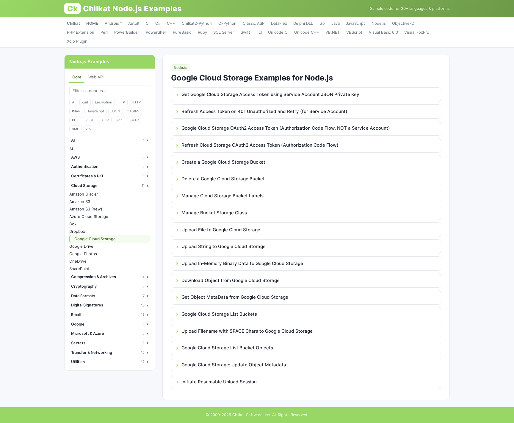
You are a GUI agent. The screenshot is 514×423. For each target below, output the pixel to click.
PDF (75, 120)
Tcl (259, 32)
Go (322, 23)
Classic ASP (253, 23)
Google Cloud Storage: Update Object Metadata (233, 365)
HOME (92, 23)
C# (158, 23)
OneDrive (78, 261)
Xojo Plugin (77, 41)
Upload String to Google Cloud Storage (223, 246)
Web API (96, 77)
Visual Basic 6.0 (383, 32)
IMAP (76, 111)
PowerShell (156, 32)
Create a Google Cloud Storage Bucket (223, 162)
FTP (122, 102)
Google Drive (81, 246)
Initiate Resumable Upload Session (219, 382)
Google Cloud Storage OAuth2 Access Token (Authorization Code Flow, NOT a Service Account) (285, 128)
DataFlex (279, 23)
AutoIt (134, 23)
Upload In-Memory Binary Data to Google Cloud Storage (242, 263)
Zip (88, 129)
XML (75, 129)
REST (89, 120)
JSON (115, 111)
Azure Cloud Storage (88, 216)
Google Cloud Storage (95, 238)
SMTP (134, 120)
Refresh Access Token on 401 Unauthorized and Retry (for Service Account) (264, 111)
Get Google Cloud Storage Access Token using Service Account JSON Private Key (270, 94)
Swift (245, 32)
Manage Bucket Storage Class (214, 213)
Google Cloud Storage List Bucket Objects (227, 348)
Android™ (113, 23)
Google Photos (83, 253)
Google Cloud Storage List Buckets (219, 314)
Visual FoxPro (416, 32)
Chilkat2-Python (197, 23)
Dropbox (77, 231)
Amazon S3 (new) (85, 209)
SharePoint (79, 268)
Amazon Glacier (83, 194)
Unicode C (278, 32)
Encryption (103, 102)
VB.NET (332, 32)
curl (85, 102)
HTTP (136, 102)
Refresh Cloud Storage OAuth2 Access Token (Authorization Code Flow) (260, 145)
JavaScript (355, 23)
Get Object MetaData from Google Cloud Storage (234, 297)
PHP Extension (80, 32)
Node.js (379, 23)
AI (73, 102)
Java (335, 23)
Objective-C (403, 23)
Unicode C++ (306, 32)
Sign (119, 120)
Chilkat (73, 23)
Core (77, 77)
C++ (171, 23)
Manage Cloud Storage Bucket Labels (222, 196)
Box (72, 223)
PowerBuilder (126, 32)
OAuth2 (133, 111)
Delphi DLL (303, 23)
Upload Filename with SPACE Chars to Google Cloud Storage (247, 331)
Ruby (202, 32)
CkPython (227, 23)
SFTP (105, 120)
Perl (104, 32)
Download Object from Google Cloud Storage (230, 280)
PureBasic (182, 32)
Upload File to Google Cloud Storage (220, 230)
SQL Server (223, 32)
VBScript (354, 32)
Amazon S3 (79, 201)
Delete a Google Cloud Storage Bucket (223, 179)
